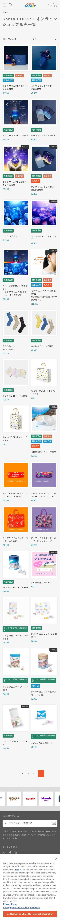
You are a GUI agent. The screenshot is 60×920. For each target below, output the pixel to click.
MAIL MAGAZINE (11, 816)
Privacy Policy (10, 904)
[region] (30, 887)
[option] (13, 799)
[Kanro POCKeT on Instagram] (4, 852)
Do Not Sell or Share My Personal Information (30, 914)
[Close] (56, 858)
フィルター (12, 39)
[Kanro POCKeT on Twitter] (16, 852)
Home (5, 12)
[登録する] (54, 823)
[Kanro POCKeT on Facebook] (10, 852)
